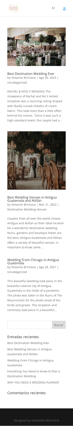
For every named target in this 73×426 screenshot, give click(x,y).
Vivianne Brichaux (23, 78)
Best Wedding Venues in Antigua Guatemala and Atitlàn (32, 199)
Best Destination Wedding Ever (31, 73)
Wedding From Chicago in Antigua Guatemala (33, 261)
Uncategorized (17, 82)
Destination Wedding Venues (27, 209)
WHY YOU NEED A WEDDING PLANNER (33, 382)
